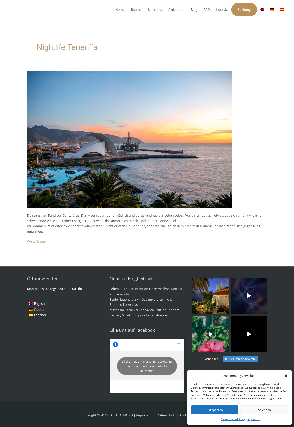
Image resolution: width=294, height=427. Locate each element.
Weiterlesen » (37, 241)
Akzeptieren (215, 410)
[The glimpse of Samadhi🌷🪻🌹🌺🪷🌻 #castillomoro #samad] (249, 334)
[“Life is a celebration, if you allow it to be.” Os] (249, 296)
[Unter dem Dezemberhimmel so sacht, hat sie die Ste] (210, 296)
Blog (194, 9)
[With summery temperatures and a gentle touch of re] (210, 334)
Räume (136, 9)
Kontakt (222, 9)
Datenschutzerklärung (233, 419)
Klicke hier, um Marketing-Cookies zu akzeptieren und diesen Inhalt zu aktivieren (147, 365)
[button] (286, 376)
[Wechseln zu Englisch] (262, 9)
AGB (183, 415)
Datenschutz (167, 415)
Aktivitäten (176, 9)
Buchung (244, 9)
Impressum (254, 419)
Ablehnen (264, 410)
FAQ (207, 9)
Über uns (155, 9)
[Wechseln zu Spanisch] (282, 9)
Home (120, 9)
